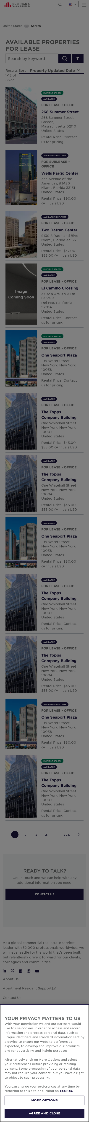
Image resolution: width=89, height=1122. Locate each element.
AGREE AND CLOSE (44, 1113)
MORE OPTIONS (44, 1100)
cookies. (66, 1091)
